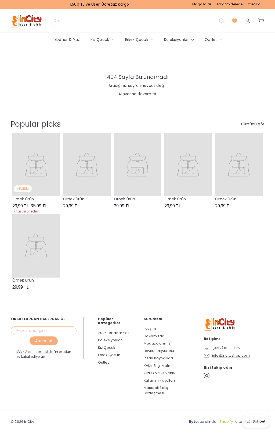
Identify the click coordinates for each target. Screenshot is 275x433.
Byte (193, 421)
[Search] (221, 21)
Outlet (211, 39)
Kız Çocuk (100, 39)
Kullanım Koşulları (159, 380)
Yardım (254, 4)
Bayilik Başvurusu (159, 350)
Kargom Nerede (229, 4)
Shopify (226, 421)
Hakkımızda (154, 336)
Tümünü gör (252, 124)
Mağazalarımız (157, 343)
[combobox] (139, 21)
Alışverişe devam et (137, 94)
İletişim (150, 328)
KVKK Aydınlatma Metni (35, 352)
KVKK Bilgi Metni (157, 365)
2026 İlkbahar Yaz (114, 332)
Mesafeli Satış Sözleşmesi (156, 390)
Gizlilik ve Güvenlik (160, 372)
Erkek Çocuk (137, 39)
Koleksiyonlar (177, 39)
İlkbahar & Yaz (66, 39)
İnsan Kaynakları (158, 358)
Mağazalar (201, 4)
